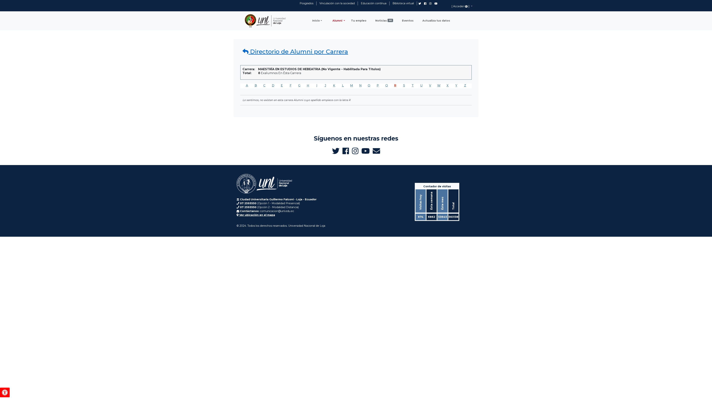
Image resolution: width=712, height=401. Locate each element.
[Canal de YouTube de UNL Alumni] (436, 3)
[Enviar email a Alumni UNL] (376, 150)
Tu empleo (358, 20)
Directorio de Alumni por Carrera (298, 51)
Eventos (407, 20)
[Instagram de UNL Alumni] (430, 3)
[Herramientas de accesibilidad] (5, 392)
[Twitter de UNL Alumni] (420, 3)
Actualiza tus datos (436, 20)
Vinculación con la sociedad (337, 3)
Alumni (337, 20)
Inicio (316, 20)
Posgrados (306, 3)
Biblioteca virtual (403, 3)
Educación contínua (373, 3)
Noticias (383, 20)
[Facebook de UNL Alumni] (425, 3)
